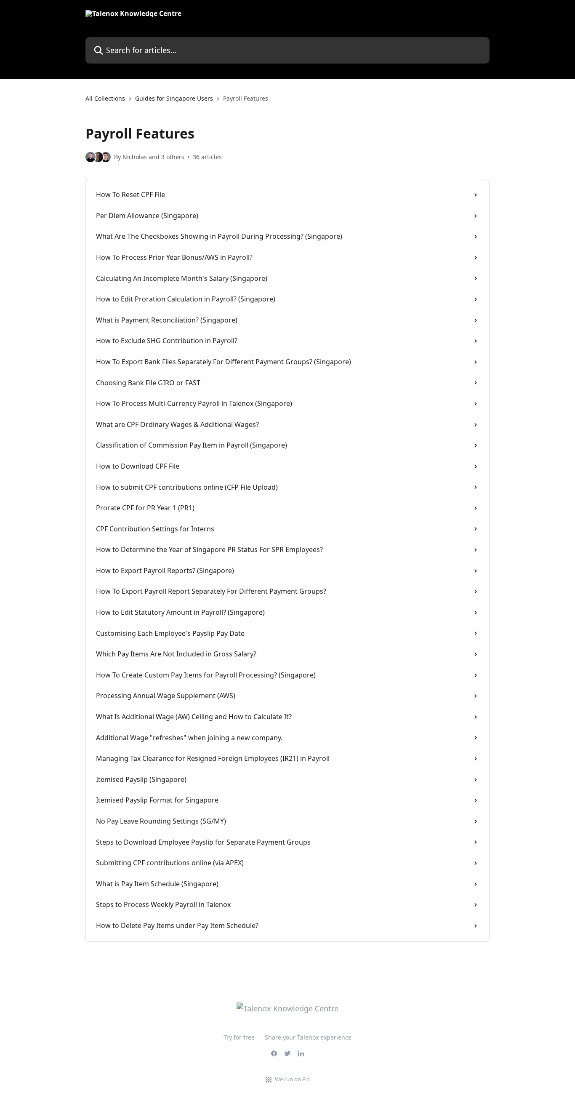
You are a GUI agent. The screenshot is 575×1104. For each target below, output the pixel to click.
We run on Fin (292, 1079)
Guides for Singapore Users (174, 98)
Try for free (239, 1037)
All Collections (105, 98)
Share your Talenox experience (308, 1037)
